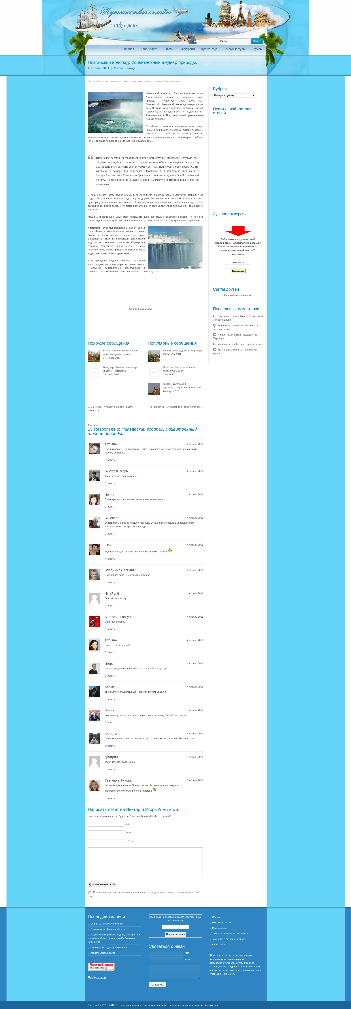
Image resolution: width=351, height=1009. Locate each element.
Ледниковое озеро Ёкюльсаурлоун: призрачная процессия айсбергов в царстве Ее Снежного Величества (114, 938)
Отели (169, 49)
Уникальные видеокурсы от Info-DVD (231, 933)
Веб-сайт (130, 841)
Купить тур (209, 49)
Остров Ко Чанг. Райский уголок (245, 344)
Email (128, 832)
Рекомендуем (219, 928)
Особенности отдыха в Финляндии (108, 947)
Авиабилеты (149, 49)
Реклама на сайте (221, 922)
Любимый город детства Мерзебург (183, 350)
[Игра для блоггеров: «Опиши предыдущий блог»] (154, 372)
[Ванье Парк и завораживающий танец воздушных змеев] (94, 356)
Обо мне (216, 917)
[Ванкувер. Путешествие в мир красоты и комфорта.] (94, 372)
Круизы (257, 49)
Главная (128, 49)
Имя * (187, 953)
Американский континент (117, 81)
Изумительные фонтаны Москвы (107, 929)
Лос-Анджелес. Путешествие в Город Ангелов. (175, 406)
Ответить (110, 460)
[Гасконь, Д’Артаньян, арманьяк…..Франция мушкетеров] (154, 389)
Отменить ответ (171, 810)
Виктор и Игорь (141, 809)
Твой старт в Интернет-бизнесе (228, 939)
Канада (130, 68)
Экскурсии (187, 49)
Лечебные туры (234, 49)
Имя (127, 824)
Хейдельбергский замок (102, 953)
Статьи (100, 81)
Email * (188, 959)
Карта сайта (218, 944)
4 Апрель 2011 (99, 68)
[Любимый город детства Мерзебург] (154, 356)
